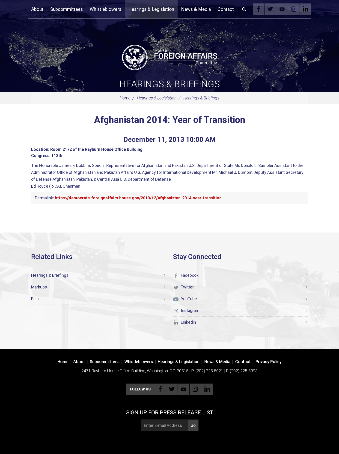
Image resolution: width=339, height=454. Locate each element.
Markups (39, 287)
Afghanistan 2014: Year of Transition (169, 119)
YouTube (282, 9)
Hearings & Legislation (151, 9)
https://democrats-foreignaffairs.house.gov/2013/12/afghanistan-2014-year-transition (138, 197)
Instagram (294, 9)
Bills (35, 298)
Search (244, 9)
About (37, 9)
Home (125, 98)
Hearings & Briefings (169, 84)
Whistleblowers (105, 9)
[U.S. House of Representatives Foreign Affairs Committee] (169, 57)
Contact (226, 9)
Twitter (270, 9)
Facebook (258, 9)
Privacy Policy (269, 361)
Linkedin (305, 9)
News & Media (196, 9)
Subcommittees (66, 9)
